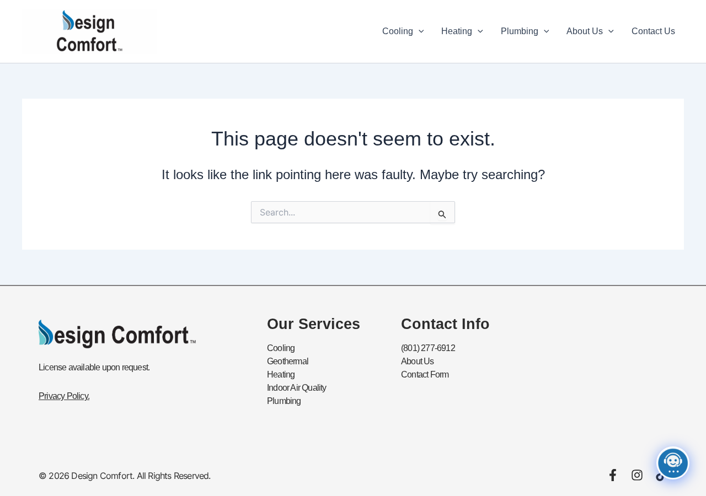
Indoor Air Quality (297, 387)
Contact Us (653, 31)
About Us (584, 31)
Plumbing (519, 31)
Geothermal (287, 361)
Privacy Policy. (64, 396)
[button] (418, 31)
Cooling (397, 31)
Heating (456, 31)
